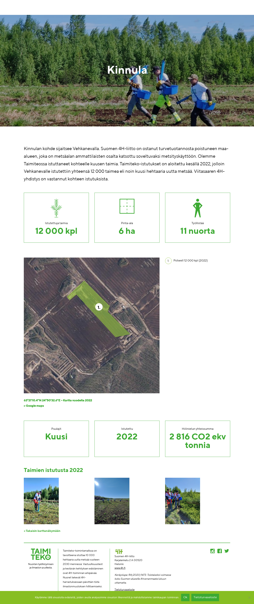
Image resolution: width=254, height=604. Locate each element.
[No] (249, 597)
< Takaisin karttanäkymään (42, 531)
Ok (185, 597)
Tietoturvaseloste (125, 589)
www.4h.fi (120, 568)
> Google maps (34, 405)
